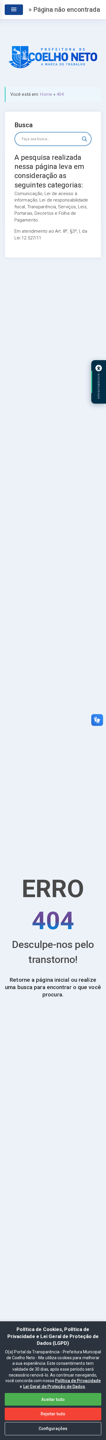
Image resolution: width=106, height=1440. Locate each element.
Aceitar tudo (53, 1399)
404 (60, 94)
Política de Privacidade (78, 1380)
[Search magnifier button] (84, 139)
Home (46, 94)
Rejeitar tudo (53, 1414)
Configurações (53, 1428)
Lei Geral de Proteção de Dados (54, 1386)
